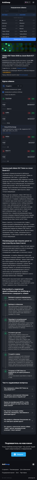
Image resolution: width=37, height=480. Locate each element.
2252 (32, 151)
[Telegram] (33, 464)
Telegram (20, 454)
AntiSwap (6, 2)
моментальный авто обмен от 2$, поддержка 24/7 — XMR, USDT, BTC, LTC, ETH (17, 129)
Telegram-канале (21, 68)
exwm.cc (7, 113)
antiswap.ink (31, 477)
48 (28, 151)
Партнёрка (23, 472)
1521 (33, 137)
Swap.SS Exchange (10, 127)
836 (33, 98)
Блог (17, 472)
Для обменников (25, 469)
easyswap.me (8, 99)
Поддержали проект (8, 472)
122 (29, 137)
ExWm (7, 112)
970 (33, 113)
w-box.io (7, 137)
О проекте (5, 469)
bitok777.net (8, 151)
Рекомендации (24, 74)
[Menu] (33, 2)
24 (29, 113)
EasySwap (8, 98)
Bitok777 (8, 150)
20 (29, 98)
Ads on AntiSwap (7, 132)
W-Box (7, 136)
